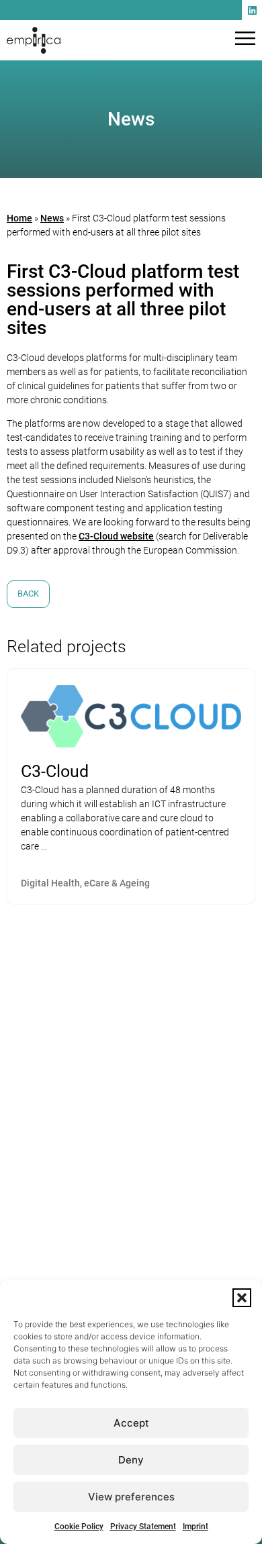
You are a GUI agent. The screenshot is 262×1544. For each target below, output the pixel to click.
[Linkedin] (252, 10)
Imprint (195, 1526)
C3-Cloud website (116, 536)
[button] (242, 1297)
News (52, 218)
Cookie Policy (78, 1526)
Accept (131, 1423)
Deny (131, 1459)
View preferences (131, 1496)
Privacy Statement (143, 1526)
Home (19, 218)
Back (28, 593)
